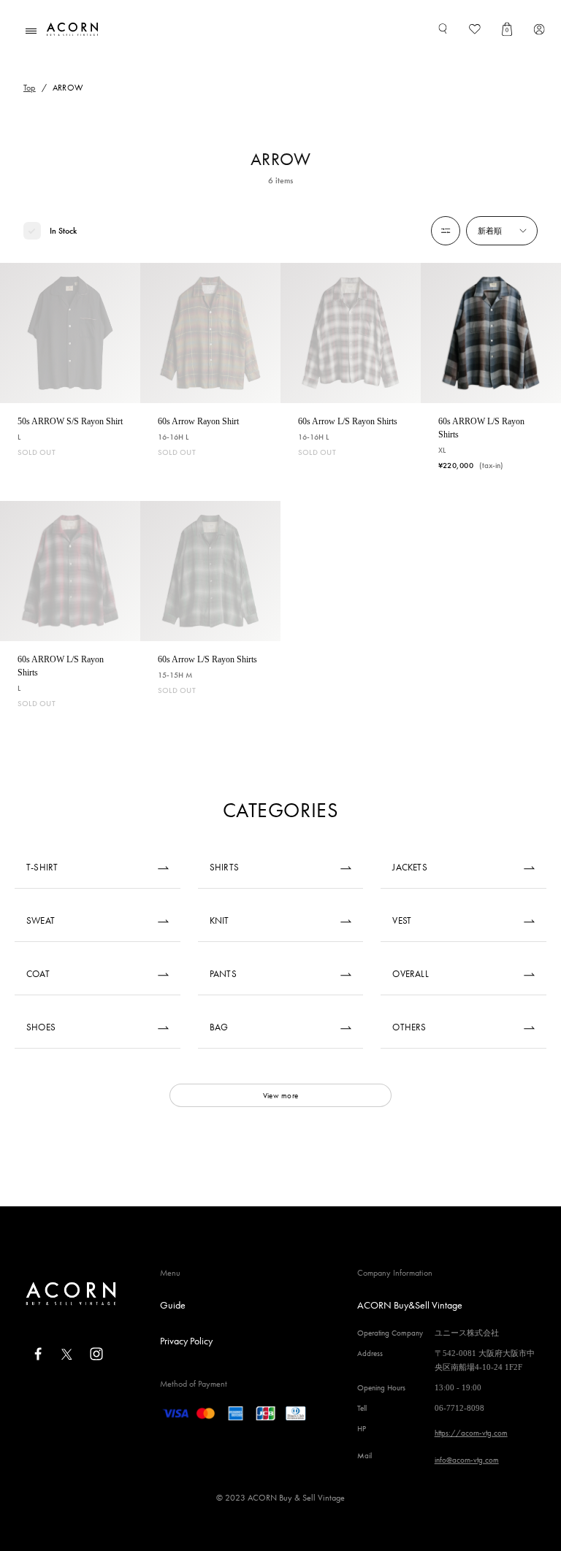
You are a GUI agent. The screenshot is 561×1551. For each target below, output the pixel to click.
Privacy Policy (186, 1340)
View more (280, 1095)
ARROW (68, 87)
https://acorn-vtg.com (471, 1433)
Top (29, 87)
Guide (173, 1304)
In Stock (63, 231)
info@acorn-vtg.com (467, 1460)
